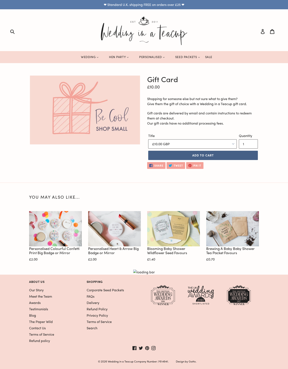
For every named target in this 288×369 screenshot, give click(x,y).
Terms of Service (41, 334)
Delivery (93, 302)
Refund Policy (97, 309)
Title (151, 135)
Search (92, 328)
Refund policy (39, 340)
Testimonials (38, 309)
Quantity (245, 135)
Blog (32, 315)
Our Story (36, 290)
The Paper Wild (41, 321)
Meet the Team (40, 296)
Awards (35, 302)
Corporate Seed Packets (105, 290)
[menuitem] (87, 57)
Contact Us (37, 328)
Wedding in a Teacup (120, 361)
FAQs (90, 296)
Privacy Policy (97, 315)
